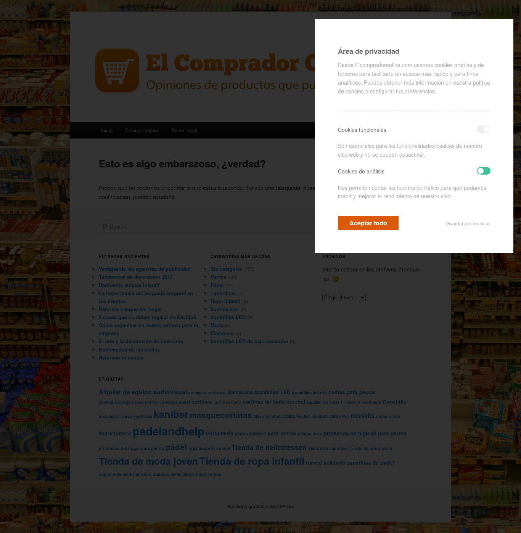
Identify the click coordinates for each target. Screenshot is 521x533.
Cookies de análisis (361, 171)
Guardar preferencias (468, 223)
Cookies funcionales (362, 129)
